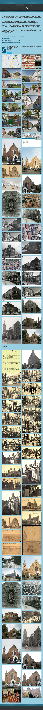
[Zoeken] (28, 9)
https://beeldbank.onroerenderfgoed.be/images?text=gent (11, 42)
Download (9, 52)
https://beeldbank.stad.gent (6, 38)
